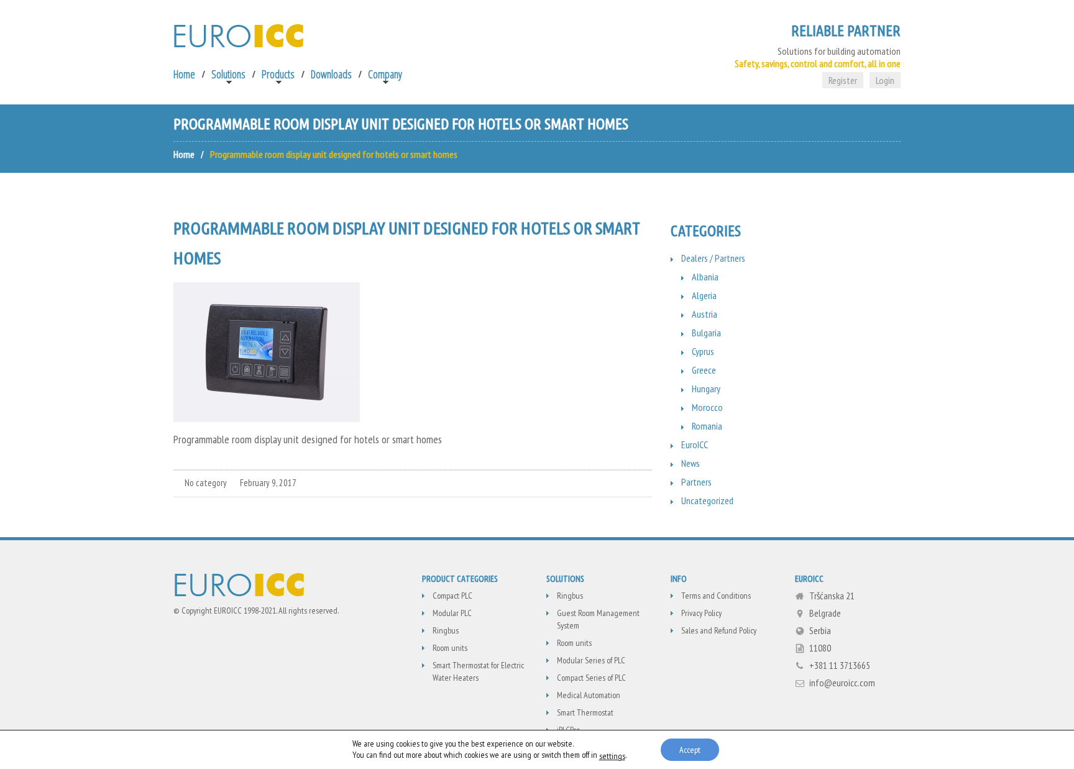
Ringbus (446, 630)
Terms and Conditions (716, 595)
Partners (696, 482)
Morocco (707, 407)
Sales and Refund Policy (718, 630)
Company (385, 74)
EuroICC (694, 444)
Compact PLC (452, 595)
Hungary (706, 388)
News (690, 463)
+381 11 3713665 (839, 665)
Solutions (228, 74)
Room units (450, 647)
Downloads (331, 74)
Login (885, 80)
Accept (689, 749)
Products (278, 74)
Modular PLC (452, 613)
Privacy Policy (701, 613)
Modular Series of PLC (591, 660)
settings (612, 756)
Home (184, 74)
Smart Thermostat (585, 712)
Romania (707, 426)
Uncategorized (707, 500)
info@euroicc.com (842, 682)
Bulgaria (706, 332)
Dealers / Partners (713, 258)
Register (842, 80)
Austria (704, 314)
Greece (704, 370)
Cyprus (703, 351)
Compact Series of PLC (591, 677)
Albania (705, 276)
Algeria (704, 295)
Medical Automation (588, 695)
